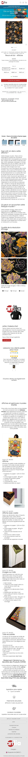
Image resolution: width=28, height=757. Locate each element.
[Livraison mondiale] (14, 708)
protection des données (14, 734)
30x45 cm (22, 68)
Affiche (4, 145)
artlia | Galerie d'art (13, 718)
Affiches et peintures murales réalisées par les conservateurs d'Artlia (14, 53)
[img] (14, 351)
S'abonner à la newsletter (13, 737)
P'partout (17, 145)
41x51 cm (6, 72)
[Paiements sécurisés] (14, 697)
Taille (14, 66)
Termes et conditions (14, 729)
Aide (13, 721)
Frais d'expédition (13, 60)
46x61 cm (14, 72)
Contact (14, 727)
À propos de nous (14, 725)
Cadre (11, 145)
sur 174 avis (13, 353)
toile (23, 145)
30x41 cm (14, 68)
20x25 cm (6, 68)
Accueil (13, 50)
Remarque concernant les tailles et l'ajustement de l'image (14, 92)
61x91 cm (21, 72)
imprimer (14, 731)
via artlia (7, 340)
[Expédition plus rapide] (14, 686)
